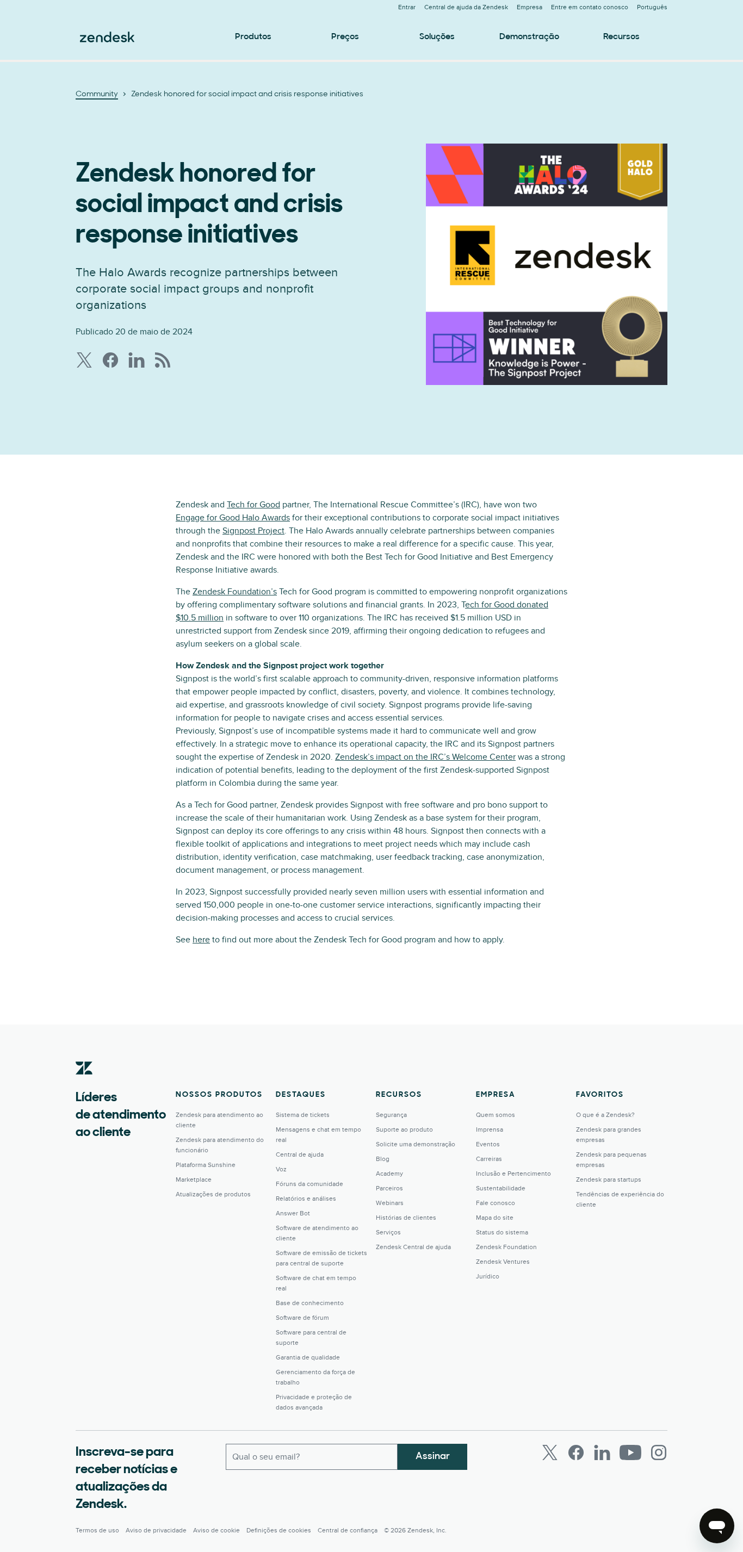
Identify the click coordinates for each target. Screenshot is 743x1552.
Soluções (437, 37)
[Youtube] (630, 1452)
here (201, 939)
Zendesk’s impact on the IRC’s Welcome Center (425, 757)
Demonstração (529, 37)
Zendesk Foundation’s (235, 591)
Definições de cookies (278, 1530)
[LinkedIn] (602, 1452)
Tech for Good (253, 504)
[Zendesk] (84, 1084)
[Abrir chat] (716, 1525)
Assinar (433, 1457)
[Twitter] (550, 1452)
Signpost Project (253, 530)
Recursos (621, 37)
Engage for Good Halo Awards (233, 517)
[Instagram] (658, 1452)
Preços (345, 37)
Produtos (253, 37)
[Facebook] (576, 1452)
